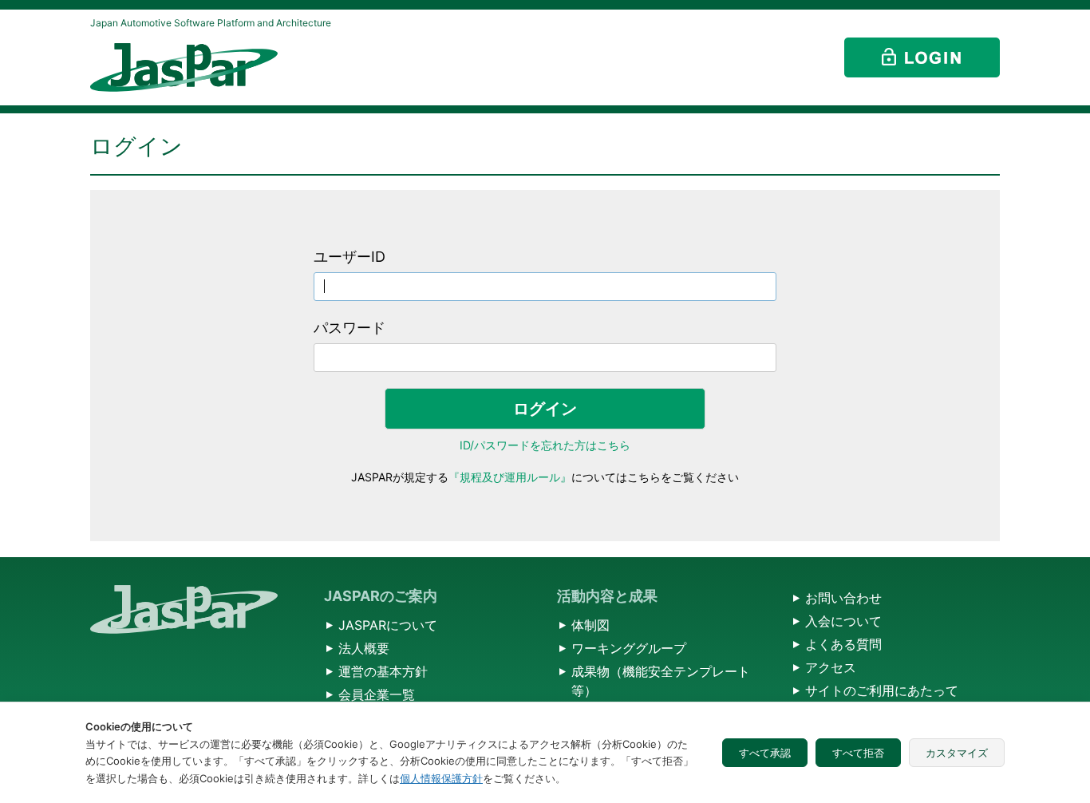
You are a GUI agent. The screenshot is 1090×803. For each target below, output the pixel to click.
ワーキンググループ (628, 648)
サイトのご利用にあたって (881, 690)
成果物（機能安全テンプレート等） (660, 680)
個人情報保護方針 (441, 778)
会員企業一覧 (376, 694)
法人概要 (363, 648)
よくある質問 (843, 644)
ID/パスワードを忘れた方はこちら (545, 445)
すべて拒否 (858, 752)
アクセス (830, 667)
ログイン (545, 408)
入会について (843, 621)
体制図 (590, 625)
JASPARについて (387, 625)
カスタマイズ (957, 752)
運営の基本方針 (383, 671)
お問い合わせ (843, 598)
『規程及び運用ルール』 (509, 477)
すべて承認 (765, 752)
